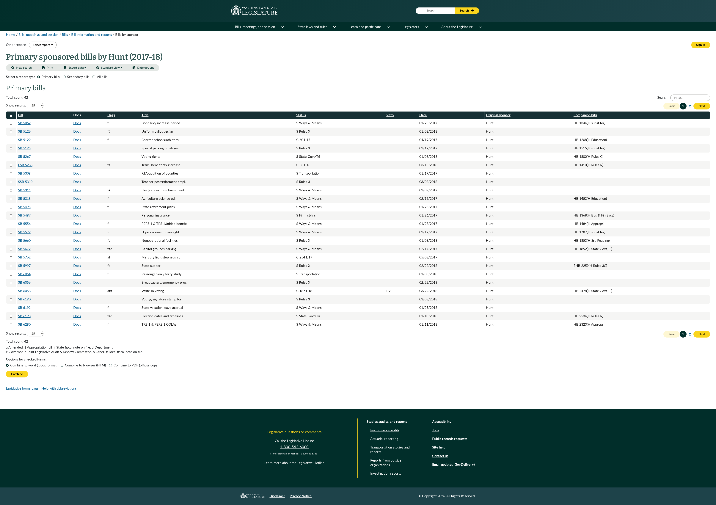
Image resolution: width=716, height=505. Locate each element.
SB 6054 (24, 274)
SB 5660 (24, 240)
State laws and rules (312, 27)
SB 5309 (24, 173)
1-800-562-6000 (294, 447)
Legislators (411, 27)
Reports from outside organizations (385, 463)
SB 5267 (24, 157)
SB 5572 (24, 232)
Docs (77, 123)
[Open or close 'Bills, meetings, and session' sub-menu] (282, 27)
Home (10, 35)
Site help (438, 447)
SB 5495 (24, 207)
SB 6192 (24, 308)
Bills (65, 35)
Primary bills (51, 77)
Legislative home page (22, 388)
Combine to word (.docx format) (33, 365)
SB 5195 (24, 148)
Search (465, 10)
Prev (671, 106)
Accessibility (441, 422)
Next (701, 106)
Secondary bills (78, 77)
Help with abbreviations (59, 388)
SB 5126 (24, 131)
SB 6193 (24, 316)
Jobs (435, 430)
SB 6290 (24, 324)
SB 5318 (24, 198)
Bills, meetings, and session (255, 27)
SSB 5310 (25, 182)
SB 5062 (24, 123)
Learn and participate (365, 27)
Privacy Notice (301, 496)
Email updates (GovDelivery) (453, 464)
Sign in (700, 44)
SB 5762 (24, 257)
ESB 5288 (25, 165)
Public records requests (449, 439)
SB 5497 (24, 215)
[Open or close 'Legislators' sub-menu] (426, 27)
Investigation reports (385, 473)
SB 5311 (24, 190)
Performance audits (384, 430)
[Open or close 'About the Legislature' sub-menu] (480, 27)
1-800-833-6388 (309, 454)
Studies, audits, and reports (387, 422)
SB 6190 (24, 299)
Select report (42, 44)
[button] (143, 67)
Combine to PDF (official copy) (136, 365)
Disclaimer (277, 496)
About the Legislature (457, 27)
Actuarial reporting (384, 439)
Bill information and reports (91, 35)
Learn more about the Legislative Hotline (294, 463)
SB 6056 (24, 282)
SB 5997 (24, 266)
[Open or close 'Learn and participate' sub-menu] (388, 27)
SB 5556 (24, 224)
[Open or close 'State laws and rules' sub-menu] (334, 27)
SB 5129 (24, 140)
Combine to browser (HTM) (85, 365)
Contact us (440, 456)
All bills (102, 77)
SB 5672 (24, 249)
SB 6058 (24, 291)
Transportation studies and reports (390, 450)
